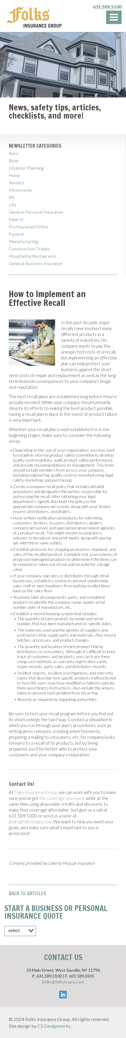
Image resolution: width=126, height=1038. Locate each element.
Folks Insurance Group (35, 792)
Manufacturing (23, 241)
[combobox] (20, 931)
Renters (16, 183)
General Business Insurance (35, 263)
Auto (13, 153)
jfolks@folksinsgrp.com (30, 821)
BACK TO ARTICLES (27, 893)
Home (14, 175)
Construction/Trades (29, 249)
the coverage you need (61, 798)
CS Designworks (54, 1026)
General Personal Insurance (36, 212)
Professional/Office (28, 227)
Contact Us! (21, 784)
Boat (13, 161)
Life (12, 205)
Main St (16, 219)
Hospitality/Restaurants (32, 256)
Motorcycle (20, 190)
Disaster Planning (26, 168)
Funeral (16, 234)
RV (12, 197)
